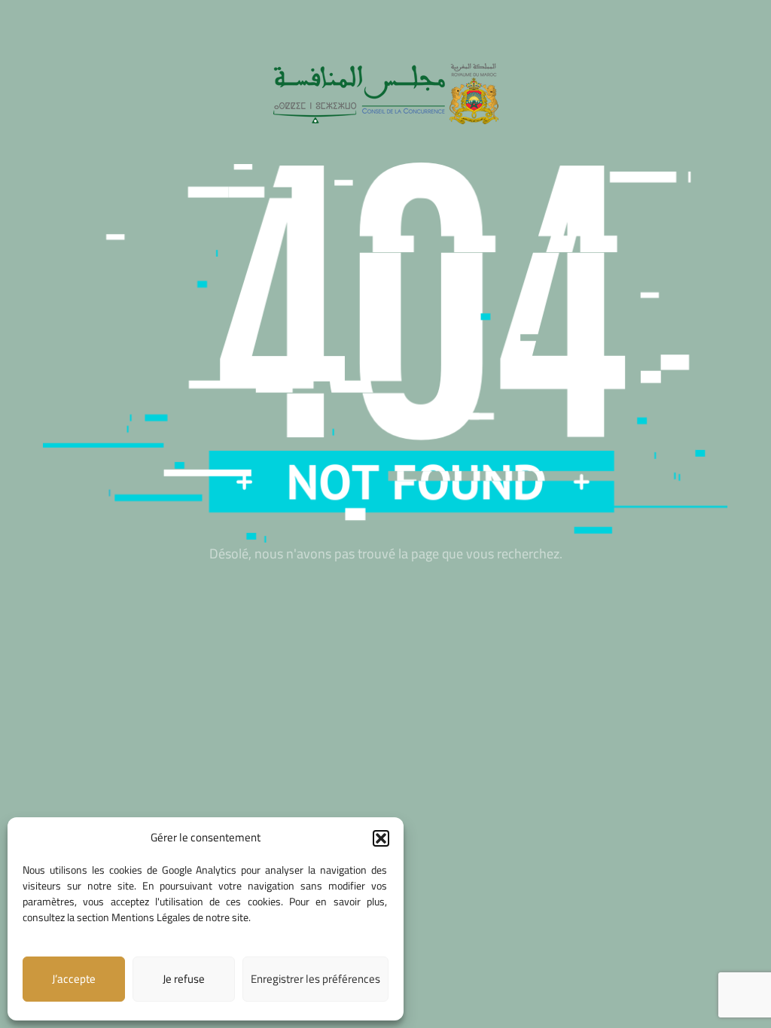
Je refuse (184, 979)
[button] (381, 838)
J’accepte (74, 979)
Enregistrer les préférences (315, 979)
